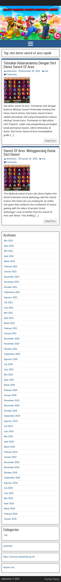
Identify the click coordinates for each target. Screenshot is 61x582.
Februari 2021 (10, 328)
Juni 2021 (8, 307)
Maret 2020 (9, 385)
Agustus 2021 (10, 297)
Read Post (50, 140)
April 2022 (9, 256)
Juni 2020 (8, 369)
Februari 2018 (10, 514)
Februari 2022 (10, 266)
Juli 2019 (8, 426)
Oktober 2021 (10, 287)
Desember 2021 (11, 277)
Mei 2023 (8, 240)
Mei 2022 (8, 251)
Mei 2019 (8, 436)
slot (46, 71)
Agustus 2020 (10, 359)
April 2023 (9, 246)
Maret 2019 (9, 446)
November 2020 (11, 343)
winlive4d (7, 546)
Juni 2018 (8, 493)
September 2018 (12, 477)
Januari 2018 (10, 519)
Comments (11, 74)
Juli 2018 (8, 488)
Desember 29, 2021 (30, 71)
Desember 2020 (11, 338)
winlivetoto (11, 71)
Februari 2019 (10, 452)
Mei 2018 (8, 498)
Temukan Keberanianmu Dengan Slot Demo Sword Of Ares (30, 65)
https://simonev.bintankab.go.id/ (19, 556)
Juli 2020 (8, 364)
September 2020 (12, 354)
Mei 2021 (8, 313)
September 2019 (12, 416)
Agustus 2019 (10, 421)
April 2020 (9, 380)
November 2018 (11, 467)
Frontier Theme (52, 579)
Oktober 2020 (10, 349)
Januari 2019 (10, 457)
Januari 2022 (10, 271)
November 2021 (11, 282)
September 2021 (12, 292)
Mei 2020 (8, 374)
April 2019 (9, 441)
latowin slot (8, 567)
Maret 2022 (9, 261)
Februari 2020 (10, 390)
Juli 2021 (8, 302)
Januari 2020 (10, 395)
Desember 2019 (11, 400)
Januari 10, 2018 (29, 158)
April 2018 (9, 503)
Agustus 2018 (10, 483)
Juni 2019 (8, 431)
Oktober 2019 (10, 411)
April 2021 (9, 318)
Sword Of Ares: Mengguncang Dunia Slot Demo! (29, 153)
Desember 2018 (11, 462)
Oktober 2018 (10, 472)
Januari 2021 (10, 333)
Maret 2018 (9, 508)
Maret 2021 (9, 323)
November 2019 (11, 405)
